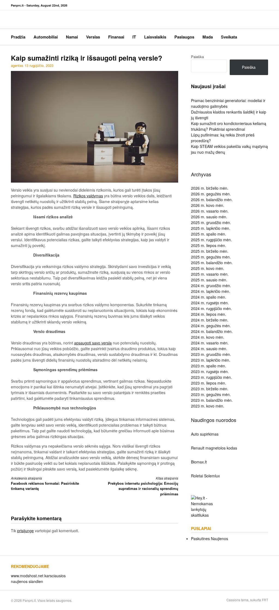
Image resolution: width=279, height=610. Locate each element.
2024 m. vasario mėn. (210, 343)
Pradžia (18, 37)
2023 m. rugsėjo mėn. (210, 371)
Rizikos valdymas (88, 195)
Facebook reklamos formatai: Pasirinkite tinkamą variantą (45, 483)
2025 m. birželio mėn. (209, 251)
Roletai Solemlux (205, 475)
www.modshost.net (27, 575)
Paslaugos (184, 37)
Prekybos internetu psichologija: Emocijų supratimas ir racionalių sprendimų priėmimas (143, 486)
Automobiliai (46, 37)
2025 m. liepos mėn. (208, 245)
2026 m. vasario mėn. (210, 211)
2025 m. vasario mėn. (210, 274)
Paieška (197, 56)
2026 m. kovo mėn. (207, 205)
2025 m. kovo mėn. (207, 268)
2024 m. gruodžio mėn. (211, 285)
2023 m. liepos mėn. (208, 383)
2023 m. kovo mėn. (207, 406)
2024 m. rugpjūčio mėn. (211, 308)
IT (134, 37)
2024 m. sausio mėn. (209, 348)
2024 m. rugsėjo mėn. (210, 302)
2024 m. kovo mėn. (207, 337)
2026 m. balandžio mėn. (212, 199)
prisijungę (25, 530)
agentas (17, 65)
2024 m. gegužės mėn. (211, 325)
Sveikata (229, 37)
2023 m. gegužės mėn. (211, 394)
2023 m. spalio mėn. (208, 365)
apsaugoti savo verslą (93, 343)
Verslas (93, 37)
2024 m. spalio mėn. (208, 297)
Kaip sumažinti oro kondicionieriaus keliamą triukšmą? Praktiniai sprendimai (228, 126)
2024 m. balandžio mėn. (212, 331)
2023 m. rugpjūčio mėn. (211, 377)
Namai (72, 37)
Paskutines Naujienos (209, 538)
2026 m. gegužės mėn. (211, 194)
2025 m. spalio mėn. (208, 234)
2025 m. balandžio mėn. (212, 262)
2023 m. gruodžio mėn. (211, 354)
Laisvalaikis (155, 37)
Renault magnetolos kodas (214, 448)
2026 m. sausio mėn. (209, 216)
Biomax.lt (199, 462)
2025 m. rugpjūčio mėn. (211, 239)
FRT (265, 599)
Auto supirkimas (205, 434)
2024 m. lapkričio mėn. (210, 291)
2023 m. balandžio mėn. (212, 400)
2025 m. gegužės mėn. (211, 257)
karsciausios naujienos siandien (38, 578)
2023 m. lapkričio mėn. (210, 360)
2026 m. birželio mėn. (209, 188)
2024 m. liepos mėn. (208, 314)
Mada (207, 37)
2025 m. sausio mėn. (209, 279)
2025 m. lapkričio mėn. (210, 228)
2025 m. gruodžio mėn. (211, 222)
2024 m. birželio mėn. (209, 320)
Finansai (116, 37)
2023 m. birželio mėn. (209, 388)
